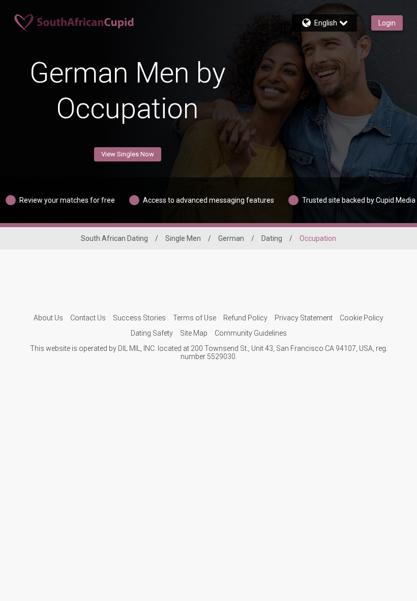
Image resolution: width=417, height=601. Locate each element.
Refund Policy (245, 318)
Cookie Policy (361, 318)
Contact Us (88, 318)
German (231, 238)
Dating (271, 238)
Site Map (193, 333)
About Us (48, 318)
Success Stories (139, 318)
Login (387, 23)
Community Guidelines (251, 333)
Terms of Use (194, 318)
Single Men (183, 238)
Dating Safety (152, 333)
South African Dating (114, 238)
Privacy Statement (304, 318)
